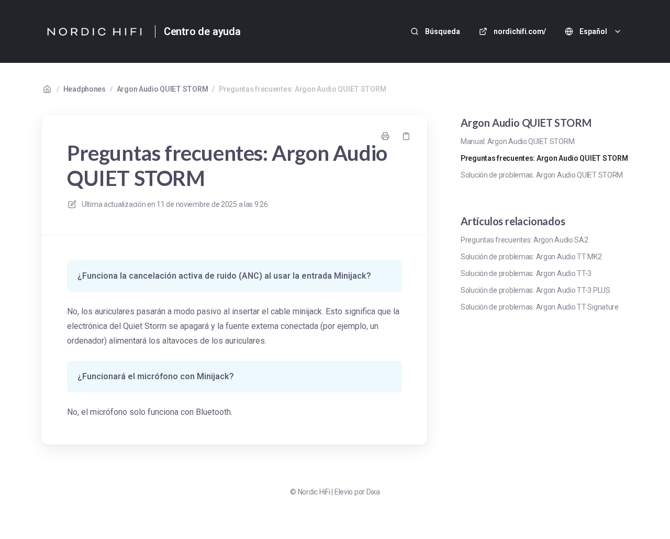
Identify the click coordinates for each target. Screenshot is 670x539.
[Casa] (94, 31)
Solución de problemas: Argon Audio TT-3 (526, 273)
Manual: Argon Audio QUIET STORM (517, 141)
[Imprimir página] (385, 136)
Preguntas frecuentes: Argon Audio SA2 (524, 240)
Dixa (373, 492)
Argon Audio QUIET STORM (162, 89)
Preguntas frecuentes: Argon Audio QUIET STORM (302, 89)
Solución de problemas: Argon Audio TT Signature (540, 307)
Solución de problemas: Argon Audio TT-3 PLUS (535, 290)
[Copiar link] (406, 136)
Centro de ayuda (202, 31)
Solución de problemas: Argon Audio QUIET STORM (542, 175)
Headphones (84, 89)
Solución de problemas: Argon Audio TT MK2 (531, 256)
